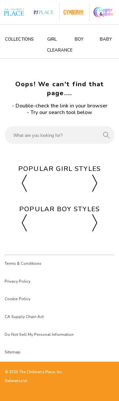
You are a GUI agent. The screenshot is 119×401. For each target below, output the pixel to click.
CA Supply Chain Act (24, 316)
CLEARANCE (59, 50)
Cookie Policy (17, 298)
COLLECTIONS (19, 39)
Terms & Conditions (23, 263)
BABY (106, 39)
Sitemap (12, 352)
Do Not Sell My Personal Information (39, 334)
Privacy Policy (17, 281)
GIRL (52, 39)
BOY (79, 39)
